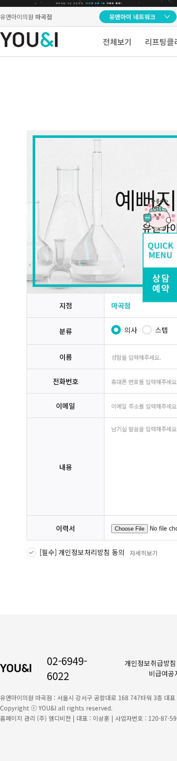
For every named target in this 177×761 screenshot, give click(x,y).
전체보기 (117, 41)
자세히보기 (144, 553)
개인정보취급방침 (150, 663)
